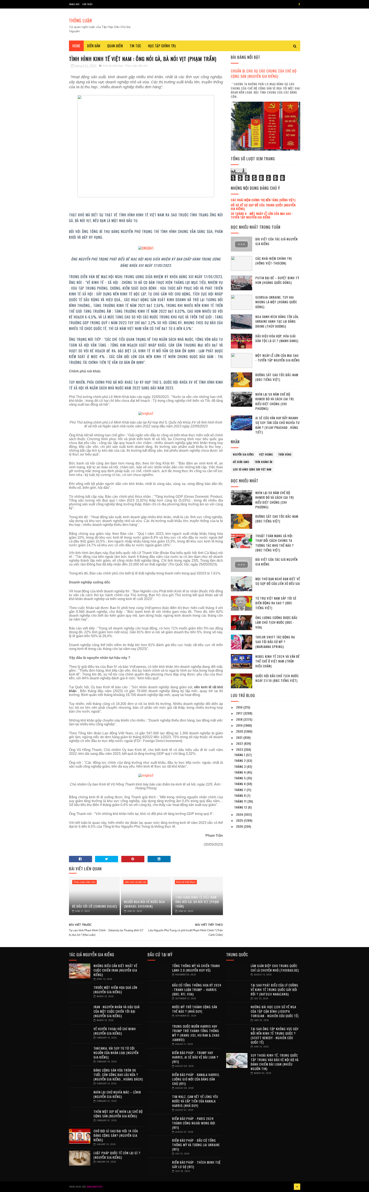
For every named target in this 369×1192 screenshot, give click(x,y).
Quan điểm (115, 45)
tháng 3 (240, 766)
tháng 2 (240, 760)
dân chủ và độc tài (135, 882)
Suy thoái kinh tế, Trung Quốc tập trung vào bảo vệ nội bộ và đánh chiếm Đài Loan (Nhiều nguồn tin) (275, 1062)
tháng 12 (241, 807)
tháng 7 (240, 789)
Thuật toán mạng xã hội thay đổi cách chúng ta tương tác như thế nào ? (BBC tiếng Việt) (274, 543)
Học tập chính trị (162, 45)
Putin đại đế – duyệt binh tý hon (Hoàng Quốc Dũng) (277, 280)
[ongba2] (145, 413)
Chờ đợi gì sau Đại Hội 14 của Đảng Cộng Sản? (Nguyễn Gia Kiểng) (116, 1135)
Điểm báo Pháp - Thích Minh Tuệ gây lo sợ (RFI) (196, 1164)
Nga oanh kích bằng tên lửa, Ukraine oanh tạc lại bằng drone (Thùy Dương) (277, 321)
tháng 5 (240, 778)
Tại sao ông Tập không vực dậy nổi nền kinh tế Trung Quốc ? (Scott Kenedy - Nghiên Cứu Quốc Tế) (275, 1035)
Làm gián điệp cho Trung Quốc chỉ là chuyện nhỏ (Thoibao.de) (275, 967)
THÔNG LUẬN (80, 20)
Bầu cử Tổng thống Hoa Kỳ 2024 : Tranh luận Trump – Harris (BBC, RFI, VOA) (196, 989)
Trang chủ (74, 4)
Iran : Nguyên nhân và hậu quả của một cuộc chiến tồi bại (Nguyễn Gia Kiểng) (117, 1011)
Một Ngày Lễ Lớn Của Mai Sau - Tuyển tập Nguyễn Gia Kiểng (277, 358)
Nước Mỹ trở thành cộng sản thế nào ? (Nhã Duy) (194, 1009)
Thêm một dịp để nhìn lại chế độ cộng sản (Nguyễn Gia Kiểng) (118, 1113)
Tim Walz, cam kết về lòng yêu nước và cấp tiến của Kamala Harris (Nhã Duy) (195, 1101)
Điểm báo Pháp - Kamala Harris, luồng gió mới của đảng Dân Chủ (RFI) (196, 1079)
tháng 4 (240, 772)
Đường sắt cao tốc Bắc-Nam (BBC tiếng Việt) (276, 377)
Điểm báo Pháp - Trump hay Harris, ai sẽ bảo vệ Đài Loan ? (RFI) (195, 1057)
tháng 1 (240, 754)
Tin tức (135, 45)
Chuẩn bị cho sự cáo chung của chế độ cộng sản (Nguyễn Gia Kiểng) (264, 73)
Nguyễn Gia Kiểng (243, 454)
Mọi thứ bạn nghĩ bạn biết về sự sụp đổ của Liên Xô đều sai (277, 581)
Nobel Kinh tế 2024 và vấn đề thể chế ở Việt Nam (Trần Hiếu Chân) (277, 661)
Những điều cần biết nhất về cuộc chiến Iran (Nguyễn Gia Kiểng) (115, 970)
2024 (240, 814)
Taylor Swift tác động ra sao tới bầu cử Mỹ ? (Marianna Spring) (275, 642)
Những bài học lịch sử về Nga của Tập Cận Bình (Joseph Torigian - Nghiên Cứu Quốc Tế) (275, 1011)
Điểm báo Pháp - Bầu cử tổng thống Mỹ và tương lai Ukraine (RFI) (196, 1144)
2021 (239, 737)
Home (76, 45)
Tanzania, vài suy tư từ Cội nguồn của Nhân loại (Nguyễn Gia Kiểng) (116, 1052)
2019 (239, 725)
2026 (240, 826)
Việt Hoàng (266, 454)
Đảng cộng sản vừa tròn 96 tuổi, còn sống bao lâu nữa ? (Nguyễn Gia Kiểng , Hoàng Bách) (118, 1074)
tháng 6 (240, 783)
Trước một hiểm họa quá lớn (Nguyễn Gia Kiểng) (115, 989)
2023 (240, 749)
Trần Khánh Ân (263, 462)
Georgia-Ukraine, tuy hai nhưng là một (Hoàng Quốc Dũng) (276, 302)
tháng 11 (240, 801)
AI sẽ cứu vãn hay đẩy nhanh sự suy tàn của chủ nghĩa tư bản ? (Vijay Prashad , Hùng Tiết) (277, 425)
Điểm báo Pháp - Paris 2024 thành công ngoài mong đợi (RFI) (193, 1123)
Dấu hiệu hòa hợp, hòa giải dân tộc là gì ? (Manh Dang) (276, 338)
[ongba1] (146, 247)
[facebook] (299, 4)
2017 (239, 713)
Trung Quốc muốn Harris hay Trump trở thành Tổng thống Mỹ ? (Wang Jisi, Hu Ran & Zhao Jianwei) (195, 1033)
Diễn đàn (93, 45)
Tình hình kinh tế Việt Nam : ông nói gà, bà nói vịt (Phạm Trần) (197, 901)
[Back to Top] (297, 1186)
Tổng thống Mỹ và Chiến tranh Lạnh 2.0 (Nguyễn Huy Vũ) (196, 967)
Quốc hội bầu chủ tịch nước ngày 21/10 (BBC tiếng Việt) (277, 678)
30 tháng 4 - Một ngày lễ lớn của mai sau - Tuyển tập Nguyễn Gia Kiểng (262, 215)
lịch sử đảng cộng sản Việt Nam (252, 469)
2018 (239, 719)
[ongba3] (145, 775)
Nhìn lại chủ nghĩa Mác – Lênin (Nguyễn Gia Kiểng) (117, 1094)
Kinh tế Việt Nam (113, 66)
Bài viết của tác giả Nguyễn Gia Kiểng (276, 241)
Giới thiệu (87, 4)
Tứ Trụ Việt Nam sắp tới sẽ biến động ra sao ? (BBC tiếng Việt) (275, 603)
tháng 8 (240, 795)
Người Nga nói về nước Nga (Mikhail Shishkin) (144, 903)
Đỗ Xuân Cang (241, 462)
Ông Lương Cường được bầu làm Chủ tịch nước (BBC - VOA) (276, 622)
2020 (240, 731)
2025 (240, 820)
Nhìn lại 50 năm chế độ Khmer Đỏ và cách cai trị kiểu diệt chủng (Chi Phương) (274, 401)
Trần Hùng (284, 454)
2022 (240, 743)
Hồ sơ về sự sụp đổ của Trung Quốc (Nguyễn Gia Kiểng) (263, 207)
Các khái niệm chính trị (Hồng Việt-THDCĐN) (273, 261)
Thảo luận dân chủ (136, 66)
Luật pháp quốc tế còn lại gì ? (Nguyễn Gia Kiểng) (117, 1155)
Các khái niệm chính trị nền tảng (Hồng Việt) (263, 200)
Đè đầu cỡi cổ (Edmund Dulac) (94, 906)
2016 (239, 707)
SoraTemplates (94, 1186)
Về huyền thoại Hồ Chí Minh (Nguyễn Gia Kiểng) (115, 1031)
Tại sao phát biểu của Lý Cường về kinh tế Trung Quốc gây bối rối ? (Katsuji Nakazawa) (274, 989)
